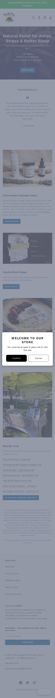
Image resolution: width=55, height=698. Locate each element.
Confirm (16, 358)
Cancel (38, 358)
